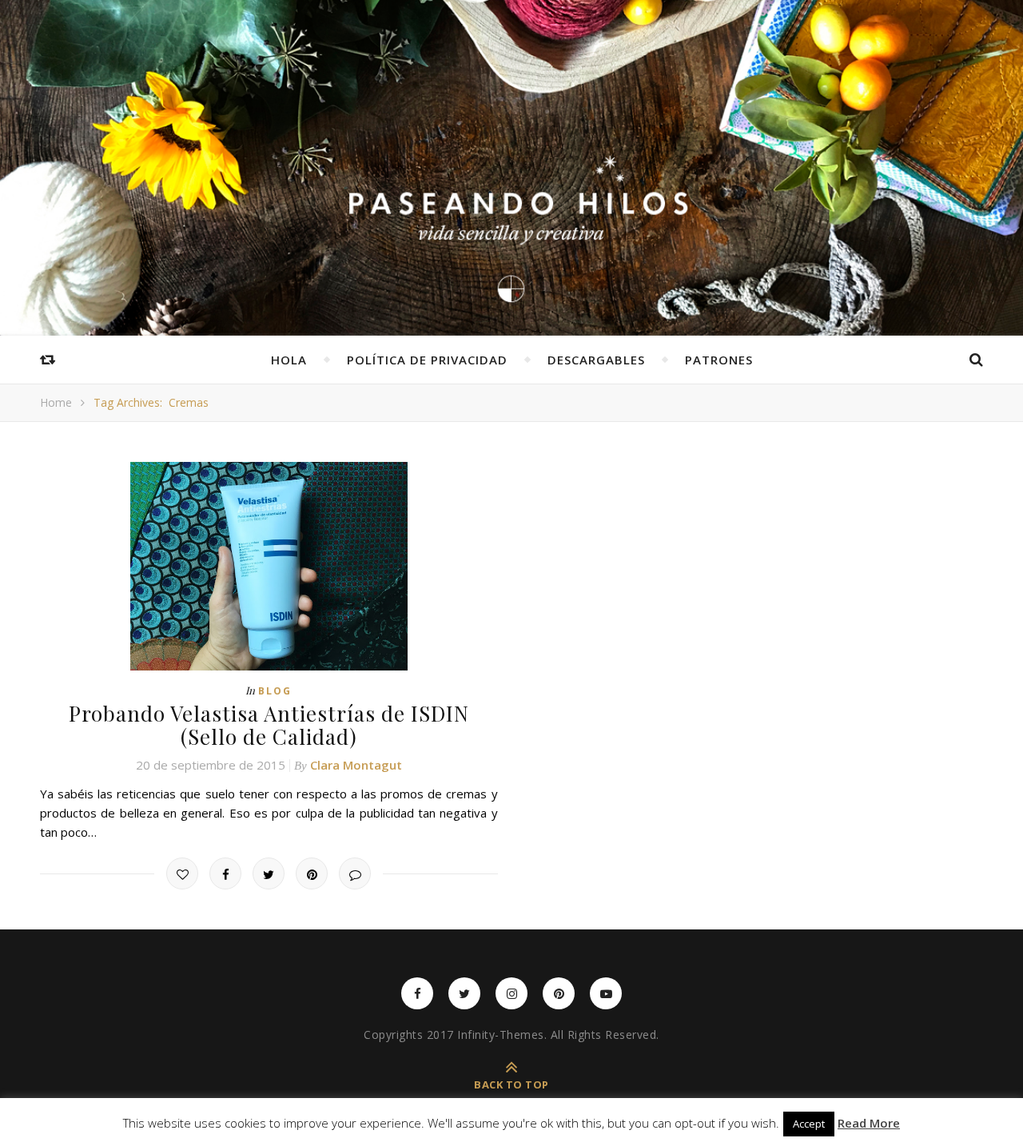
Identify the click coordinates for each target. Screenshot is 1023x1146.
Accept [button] (809, 1123)
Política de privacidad (427, 360)
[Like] (182, 873)
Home (56, 402)
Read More (869, 1123)
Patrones (719, 360)
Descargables (596, 360)
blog (275, 691)
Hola (289, 360)
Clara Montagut (356, 765)
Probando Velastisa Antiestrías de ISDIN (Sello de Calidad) (269, 724)
